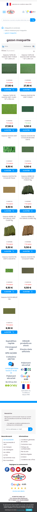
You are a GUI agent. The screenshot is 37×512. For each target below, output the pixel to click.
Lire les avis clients (18, 491)
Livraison (23, 457)
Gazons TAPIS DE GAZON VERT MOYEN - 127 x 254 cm (27, 57)
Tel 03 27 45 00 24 (11, 372)
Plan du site (24, 451)
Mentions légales (26, 454)
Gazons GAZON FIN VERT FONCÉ (28, 96)
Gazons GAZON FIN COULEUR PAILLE (9, 177)
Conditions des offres (28, 460)
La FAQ (5, 455)
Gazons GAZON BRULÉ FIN (9, 298)
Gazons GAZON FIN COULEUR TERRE (28, 258)
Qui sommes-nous (9, 458)
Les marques (7, 447)
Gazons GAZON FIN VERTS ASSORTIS (9, 258)
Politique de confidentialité (25, 448)
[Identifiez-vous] (23, 12)
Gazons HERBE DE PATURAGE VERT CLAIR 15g (9, 218)
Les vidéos (6, 452)
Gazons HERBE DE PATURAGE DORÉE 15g (28, 218)
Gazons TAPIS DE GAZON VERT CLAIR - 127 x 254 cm (9, 97)
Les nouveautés (8, 440)
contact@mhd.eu (11, 368)
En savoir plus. (21, 510)
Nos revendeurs (8, 460)
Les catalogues (8, 450)
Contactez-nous (26, 444)
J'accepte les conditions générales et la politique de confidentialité (18, 424)
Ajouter (7, 90)
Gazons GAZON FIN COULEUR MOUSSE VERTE (28, 137)
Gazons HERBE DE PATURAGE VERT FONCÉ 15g (27, 178)
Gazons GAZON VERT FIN (9, 137)
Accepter (29, 510)
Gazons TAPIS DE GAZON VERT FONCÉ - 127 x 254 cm (9, 57)
